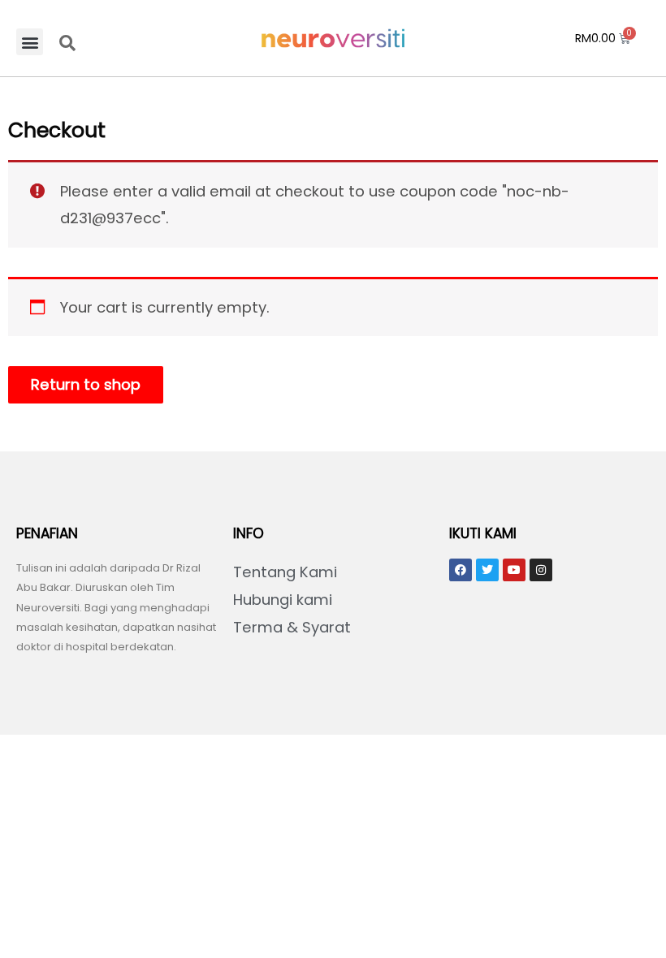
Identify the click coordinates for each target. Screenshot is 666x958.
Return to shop (86, 384)
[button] (29, 41)
